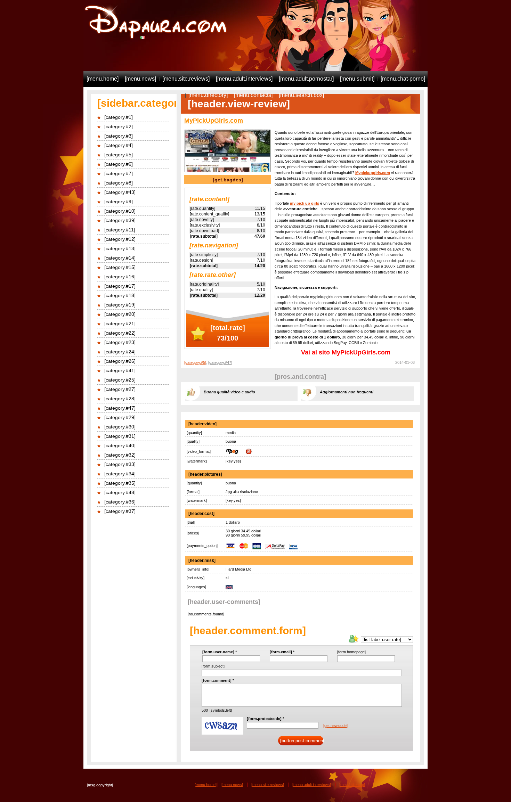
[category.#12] (120, 239)
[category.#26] (120, 361)
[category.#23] (120, 342)
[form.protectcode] (265, 719)
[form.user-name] (219, 652)
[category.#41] (120, 370)
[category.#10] (120, 211)
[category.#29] (120, 417)
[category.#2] (118, 126)
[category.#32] (120, 455)
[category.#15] (120, 267)
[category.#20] (120, 314)
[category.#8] (118, 183)
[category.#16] (120, 276)
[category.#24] (120, 351)
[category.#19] (120, 305)
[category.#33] (120, 464)
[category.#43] (120, 192)
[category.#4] (118, 145)
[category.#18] (120, 295)
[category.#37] (120, 511)
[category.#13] (120, 248)
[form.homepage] (351, 652)
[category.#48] (120, 492)
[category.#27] (120, 389)
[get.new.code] (335, 725)
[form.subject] (213, 666)
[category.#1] (118, 117)
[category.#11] (119, 229)
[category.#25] (120, 380)
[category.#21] (120, 323)
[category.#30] (120, 426)
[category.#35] (120, 483)
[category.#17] (120, 286)
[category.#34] (120, 473)
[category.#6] (118, 164)
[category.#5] (118, 154)
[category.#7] (118, 173)
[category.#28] (120, 398)
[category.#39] (120, 220)
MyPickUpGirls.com (213, 120)
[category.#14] (120, 258)
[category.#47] (120, 408)
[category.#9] (118, 201)
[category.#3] (118, 136)
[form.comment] (218, 680)
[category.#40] (120, 445)
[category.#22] (120, 333)
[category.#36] (120, 502)
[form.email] (282, 652)
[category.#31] (120, 436)
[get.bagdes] (228, 179)
